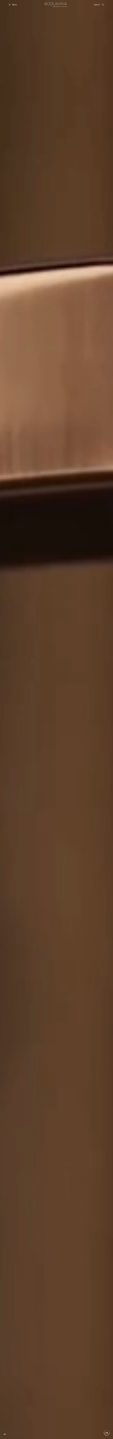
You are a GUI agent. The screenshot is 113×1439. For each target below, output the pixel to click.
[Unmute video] (5, 1434)
